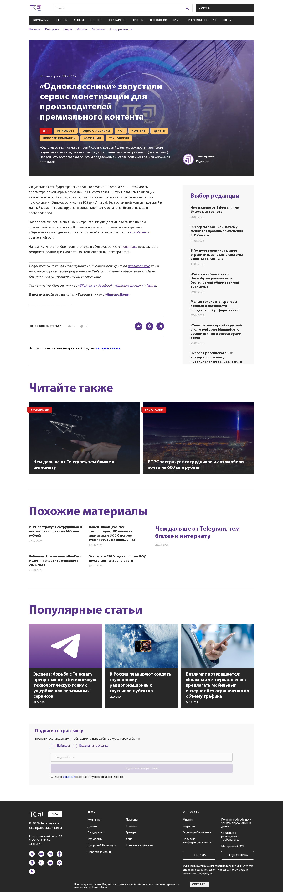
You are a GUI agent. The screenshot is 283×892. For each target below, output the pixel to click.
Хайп (177, 20)
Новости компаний (99, 852)
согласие (69, 777)
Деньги (79, 20)
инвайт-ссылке (139, 266)
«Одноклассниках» (128, 286)
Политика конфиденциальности (197, 841)
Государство (117, 20)
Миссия (188, 819)
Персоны (61, 20)
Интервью (52, 29)
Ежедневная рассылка (93, 745)
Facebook (105, 286)
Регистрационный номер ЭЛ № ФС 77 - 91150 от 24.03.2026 (45, 840)
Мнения (81, 29)
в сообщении (140, 232)
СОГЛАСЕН (200, 884)
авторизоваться (108, 348)
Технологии (158, 20)
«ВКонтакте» (87, 286)
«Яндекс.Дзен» (117, 295)
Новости (34, 29)
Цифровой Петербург (202, 20)
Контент (96, 20)
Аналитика (98, 29)
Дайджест (63, 745)
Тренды (138, 20)
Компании (41, 20)
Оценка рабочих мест (197, 832)
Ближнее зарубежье (139, 845)
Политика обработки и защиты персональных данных (236, 823)
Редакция (189, 826)
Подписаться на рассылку (141, 768)
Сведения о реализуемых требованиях (230, 836)
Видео (68, 29)
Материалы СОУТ (232, 846)
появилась (129, 247)
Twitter (151, 286)
